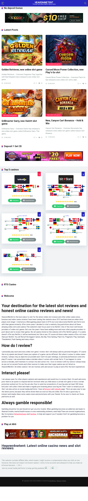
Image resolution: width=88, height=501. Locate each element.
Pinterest (47, 389)
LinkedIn (57, 389)
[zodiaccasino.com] (44, 160)
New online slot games (10, 64)
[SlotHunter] (22, 215)
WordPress (52, 481)
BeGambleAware (20, 414)
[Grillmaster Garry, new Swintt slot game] (22, 103)
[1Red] (66, 215)
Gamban (33, 414)
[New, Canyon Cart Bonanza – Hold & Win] (66, 102)
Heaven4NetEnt (44, 2)
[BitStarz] (66, 183)
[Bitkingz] (22, 183)
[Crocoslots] (22, 251)
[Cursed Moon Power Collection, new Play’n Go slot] (66, 50)
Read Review (29, 200)
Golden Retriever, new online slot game (22, 69)
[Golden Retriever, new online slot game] (22, 50)
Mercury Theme (61, 481)
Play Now (15, 200)
